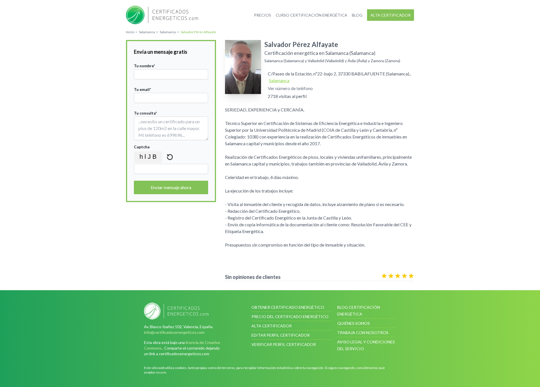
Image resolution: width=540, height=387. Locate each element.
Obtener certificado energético (287, 307)
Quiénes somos (353, 323)
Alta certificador (390, 15)
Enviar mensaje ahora (171, 187)
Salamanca (279, 80)
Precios (262, 15)
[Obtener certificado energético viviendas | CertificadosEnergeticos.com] (184, 311)
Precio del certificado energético (289, 316)
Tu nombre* (144, 65)
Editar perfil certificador (280, 335)
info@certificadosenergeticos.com (174, 332)
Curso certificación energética (311, 15)
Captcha (142, 146)
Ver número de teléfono (290, 88)
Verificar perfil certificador (283, 344)
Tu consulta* (145, 113)
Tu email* (142, 89)
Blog (357, 15)
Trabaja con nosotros (362, 332)
